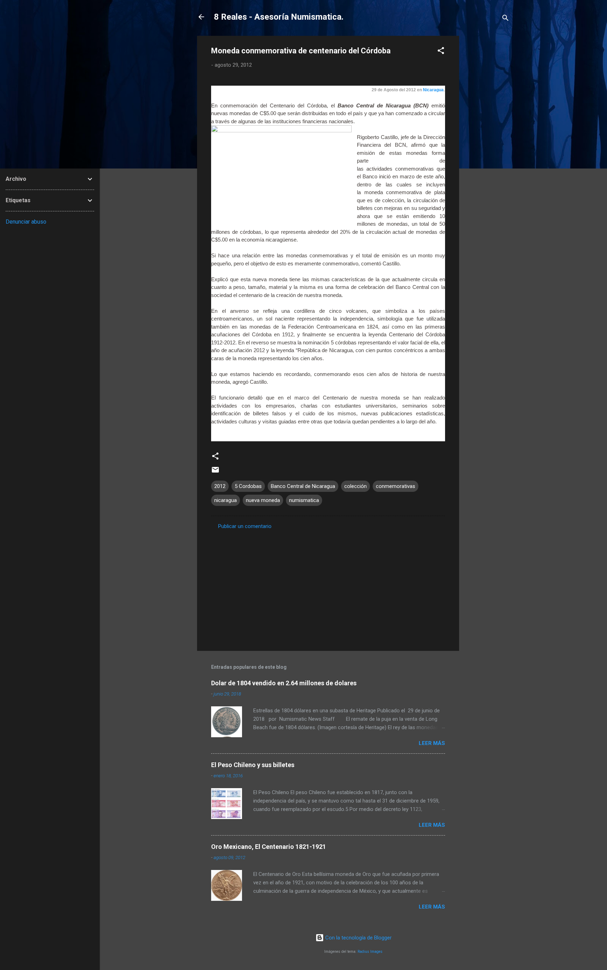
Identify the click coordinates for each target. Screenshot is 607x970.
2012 (220, 486)
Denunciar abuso (26, 221)
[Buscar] (505, 19)
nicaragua (225, 500)
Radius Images (370, 951)
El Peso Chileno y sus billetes (252, 764)
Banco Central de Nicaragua (303, 486)
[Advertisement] (487, 141)
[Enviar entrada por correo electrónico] (215, 472)
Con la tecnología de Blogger (358, 938)
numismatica (304, 500)
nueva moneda (263, 500)
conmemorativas (395, 486)
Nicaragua (433, 89)
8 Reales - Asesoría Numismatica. (279, 17)
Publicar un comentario (245, 526)
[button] (441, 51)
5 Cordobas (248, 486)
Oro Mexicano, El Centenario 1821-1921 (268, 846)
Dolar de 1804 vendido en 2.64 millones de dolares (284, 683)
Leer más (432, 743)
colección (355, 486)
